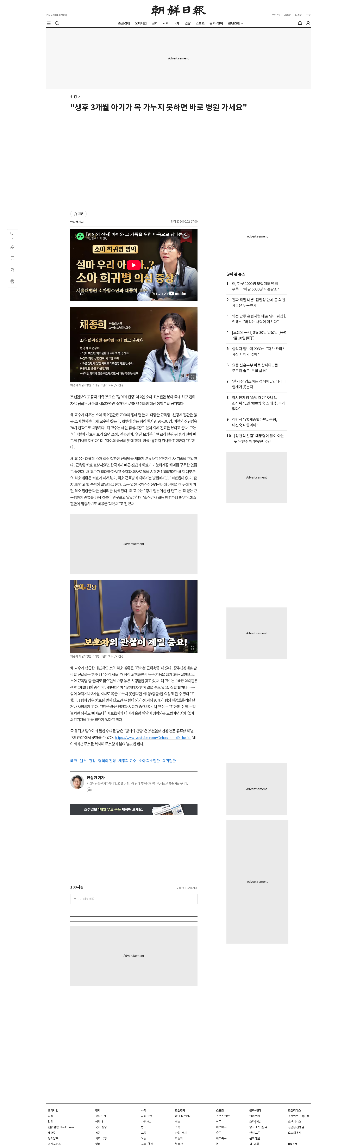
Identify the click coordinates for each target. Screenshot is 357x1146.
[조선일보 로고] (178, 9)
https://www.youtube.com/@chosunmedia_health (153, 738)
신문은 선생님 (296, 1127)
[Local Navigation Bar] (48, 23)
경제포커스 (54, 1144)
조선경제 (180, 1110)
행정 (97, 1144)
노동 (143, 1138)
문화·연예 (255, 1110)
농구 (218, 1144)
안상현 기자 (77, 222)
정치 (97, 1110)
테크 (177, 1122)
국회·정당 (101, 1127)
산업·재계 (181, 1133)
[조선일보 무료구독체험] (134, 809)
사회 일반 (146, 1116)
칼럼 (50, 1122)
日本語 (298, 14)
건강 (73, 96)
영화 (256, 1144)
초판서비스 (294, 1122)
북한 (97, 1133)
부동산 (179, 1144)
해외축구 (221, 1138)
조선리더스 (294, 1110)
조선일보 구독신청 (298, 1116)
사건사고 (146, 1122)
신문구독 (275, 14)
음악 (264, 1127)
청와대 (99, 1122)
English (287, 14)
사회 (143, 1110)
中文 (308, 14)
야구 (218, 1122)
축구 (218, 1133)
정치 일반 (100, 1116)
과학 (177, 1127)
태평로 (52, 1133)
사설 (50, 1116)
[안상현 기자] (77, 782)
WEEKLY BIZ (182, 1116)
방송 (259, 1122)
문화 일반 (254, 1138)
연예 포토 (254, 1133)
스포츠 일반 (223, 1116)
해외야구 (221, 1127)
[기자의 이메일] (89, 791)
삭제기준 (192, 888)
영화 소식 (254, 1127)
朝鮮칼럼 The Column (61, 1127)
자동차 (179, 1138)
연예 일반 (254, 1116)
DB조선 (292, 1144)
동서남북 (53, 1138)
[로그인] (308, 23)
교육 (143, 1133)
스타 (252, 1122)
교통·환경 (147, 1144)
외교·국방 (101, 1138)
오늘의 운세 (294, 1133)
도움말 (180, 888)
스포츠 (220, 1110)
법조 (143, 1127)
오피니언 (53, 1110)
